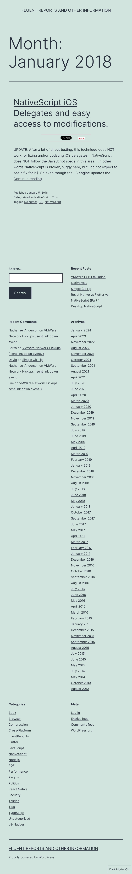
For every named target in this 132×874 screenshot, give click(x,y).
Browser (15, 718)
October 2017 (81, 512)
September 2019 (83, 424)
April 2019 (78, 448)
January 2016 (81, 624)
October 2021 (81, 360)
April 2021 (78, 377)
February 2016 (81, 618)
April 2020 (78, 395)
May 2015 (78, 665)
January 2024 (81, 330)
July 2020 (78, 383)
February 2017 (81, 548)
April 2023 (78, 336)
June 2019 (78, 436)
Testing (14, 801)
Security (14, 795)
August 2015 (80, 647)
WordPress (46, 857)
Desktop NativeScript (86, 306)
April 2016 (78, 606)
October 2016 (81, 571)
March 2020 (80, 401)
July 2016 (78, 589)
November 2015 (82, 636)
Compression (18, 724)
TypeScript (16, 813)
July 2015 (78, 653)
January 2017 (80, 553)
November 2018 (82, 477)
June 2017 (78, 524)
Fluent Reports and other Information (66, 10)
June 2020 (78, 389)
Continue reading (28, 179)
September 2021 (83, 365)
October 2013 (81, 683)
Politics (14, 783)
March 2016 (79, 612)
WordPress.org (81, 730)
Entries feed (80, 718)
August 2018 (80, 483)
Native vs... (79, 283)
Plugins (14, 777)
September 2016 (83, 577)
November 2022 (83, 342)
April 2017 (78, 536)
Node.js (14, 760)
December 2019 (82, 412)
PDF (12, 765)
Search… (15, 269)
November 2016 (82, 565)
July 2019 (78, 430)
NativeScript (42, 197)
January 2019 (81, 465)
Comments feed (82, 724)
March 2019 (79, 454)
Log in (75, 712)
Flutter (13, 742)
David (13, 360)
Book (12, 712)
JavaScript (16, 748)
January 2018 (81, 506)
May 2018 (78, 500)
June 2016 (78, 595)
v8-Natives (17, 824)
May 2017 (78, 530)
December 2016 (82, 559)
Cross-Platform (20, 730)
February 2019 (81, 459)
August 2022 (80, 348)
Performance (18, 771)
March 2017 (79, 542)
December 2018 (82, 471)
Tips (55, 197)
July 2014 (78, 671)
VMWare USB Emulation (88, 277)
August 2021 (80, 371)
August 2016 (80, 583)
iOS (41, 202)
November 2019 (82, 418)
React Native (18, 789)
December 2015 (82, 630)
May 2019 (78, 442)
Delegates (30, 202)
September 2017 (83, 518)
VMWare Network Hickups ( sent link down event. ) (33, 336)
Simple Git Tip (81, 289)
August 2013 (80, 689)
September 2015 (83, 642)
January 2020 (81, 406)
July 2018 (78, 489)
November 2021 (82, 354)
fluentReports (19, 736)
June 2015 (78, 659)
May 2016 (78, 600)
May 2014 (78, 677)
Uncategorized (19, 818)
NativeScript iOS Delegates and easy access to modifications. (61, 113)
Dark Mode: (116, 869)
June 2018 (78, 495)
